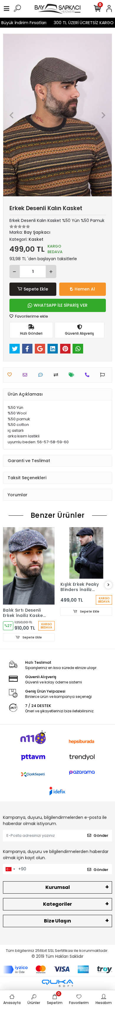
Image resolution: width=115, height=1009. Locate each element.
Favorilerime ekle (31, 316)
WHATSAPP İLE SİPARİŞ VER (61, 305)
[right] (109, 585)
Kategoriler (57, 904)
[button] (11, 115)
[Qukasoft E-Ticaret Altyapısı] (57, 983)
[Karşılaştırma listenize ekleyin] (57, 375)
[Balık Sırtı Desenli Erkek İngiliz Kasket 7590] (29, 566)
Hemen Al (85, 289)
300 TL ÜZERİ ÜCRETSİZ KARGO (80, 23)
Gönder (100, 835)
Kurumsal (57, 887)
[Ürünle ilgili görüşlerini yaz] (42, 375)
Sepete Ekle (36, 289)
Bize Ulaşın (57, 920)
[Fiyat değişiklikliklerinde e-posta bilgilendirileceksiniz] (73, 375)
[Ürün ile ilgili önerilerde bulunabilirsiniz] (104, 375)
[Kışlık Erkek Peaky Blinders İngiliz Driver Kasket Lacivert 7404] (86, 553)
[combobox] (10, 869)
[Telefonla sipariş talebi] (88, 375)
